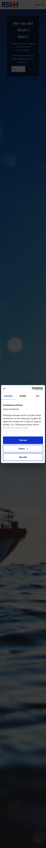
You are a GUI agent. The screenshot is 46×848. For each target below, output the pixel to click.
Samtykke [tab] (8, 396)
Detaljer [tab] (23, 396)
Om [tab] (37, 396)
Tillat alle (23, 440)
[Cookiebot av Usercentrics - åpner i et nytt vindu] (32, 388)
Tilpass (21, 449)
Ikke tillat (23, 457)
